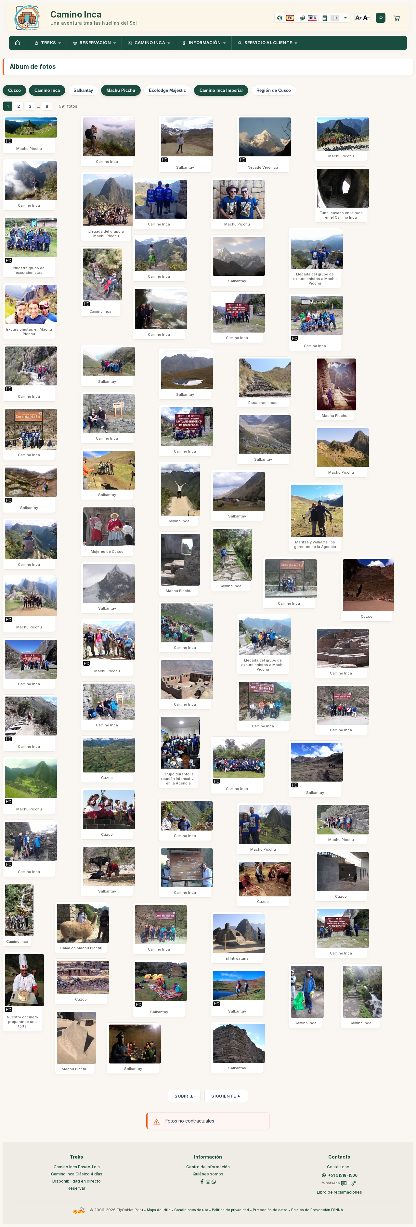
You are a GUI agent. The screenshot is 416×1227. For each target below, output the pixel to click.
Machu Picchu (121, 90)
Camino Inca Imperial (221, 90)
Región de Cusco (273, 90)
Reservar (76, 1188)
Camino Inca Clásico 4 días (76, 1174)
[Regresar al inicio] (18, 43)
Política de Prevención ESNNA (317, 1210)
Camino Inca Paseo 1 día (77, 1166)
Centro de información (208, 1166)
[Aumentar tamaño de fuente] (358, 18)
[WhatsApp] (214, 1181)
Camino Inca (47, 90)
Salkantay (83, 90)
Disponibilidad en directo (76, 1181)
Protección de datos (270, 1210)
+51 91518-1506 (343, 1175)
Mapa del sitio (158, 1210)
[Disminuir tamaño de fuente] (366, 18)
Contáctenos (339, 1166)
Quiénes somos (208, 1174)
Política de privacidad (230, 1210)
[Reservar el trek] (397, 17)
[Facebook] (202, 1181)
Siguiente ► (226, 1096)
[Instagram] (208, 1181)
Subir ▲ (184, 1096)
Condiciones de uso (191, 1210)
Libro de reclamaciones (339, 1192)
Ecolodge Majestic (167, 90)
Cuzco (14, 90)
